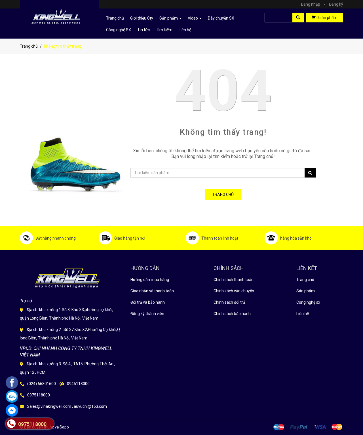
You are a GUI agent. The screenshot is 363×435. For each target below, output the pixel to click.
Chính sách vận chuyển (234, 291)
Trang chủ (115, 18)
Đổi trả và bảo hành (147, 302)
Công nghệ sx (308, 302)
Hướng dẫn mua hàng (149, 279)
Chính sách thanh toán (234, 279)
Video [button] (193, 18)
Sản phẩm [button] (169, 18)
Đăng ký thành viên (147, 313)
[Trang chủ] (59, 15)
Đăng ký (336, 4)
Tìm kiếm (164, 30)
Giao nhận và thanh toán (152, 291)
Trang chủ (305, 279)
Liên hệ (185, 30)
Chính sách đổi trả (229, 302)
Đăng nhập (313, 4)
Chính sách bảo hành (232, 313)
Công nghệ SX (118, 30)
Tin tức (143, 30)
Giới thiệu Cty (141, 18)
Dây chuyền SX (221, 18)
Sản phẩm (305, 291)
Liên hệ (302, 313)
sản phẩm (326, 17)
